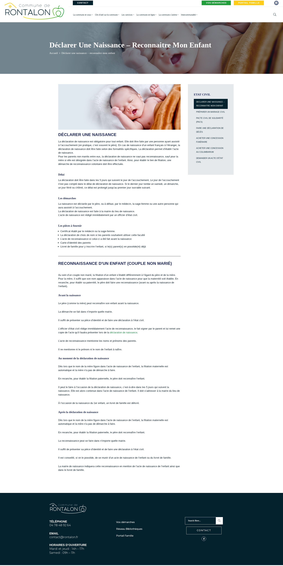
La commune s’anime (168, 15)
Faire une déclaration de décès (210, 130)
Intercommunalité (188, 15)
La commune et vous (82, 15)
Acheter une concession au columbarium (209, 150)
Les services (127, 15)
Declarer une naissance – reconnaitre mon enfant (210, 104)
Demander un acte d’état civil (209, 160)
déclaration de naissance (123, 332)
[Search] (219, 520)
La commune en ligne (145, 15)
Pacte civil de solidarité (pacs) (209, 120)
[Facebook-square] (276, 3)
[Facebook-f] (204, 539)
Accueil (53, 53)
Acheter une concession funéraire (209, 140)
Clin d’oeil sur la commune (106, 15)
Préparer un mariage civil (210, 112)
